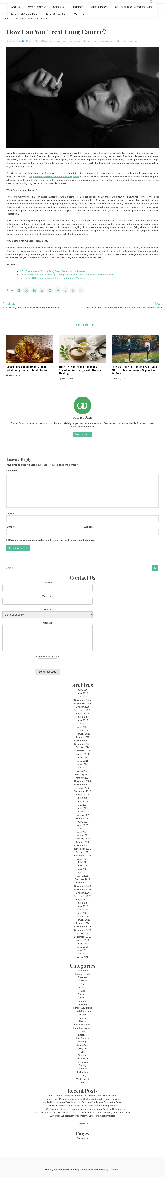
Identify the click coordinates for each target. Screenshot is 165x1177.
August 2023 (82, 794)
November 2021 (82, 848)
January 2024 (83, 777)
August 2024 (82, 754)
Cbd (82, 984)
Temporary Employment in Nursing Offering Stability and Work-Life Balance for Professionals (67, 274)
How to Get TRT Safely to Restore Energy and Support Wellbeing (53, 278)
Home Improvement (82, 1028)
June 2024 (82, 761)
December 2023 (82, 781)
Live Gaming (82, 1038)
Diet (83, 991)
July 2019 (82, 943)
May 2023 (83, 805)
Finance (82, 1004)
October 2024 (83, 747)
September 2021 (82, 855)
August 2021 (82, 859)
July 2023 (82, 798)
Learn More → (82, 434)
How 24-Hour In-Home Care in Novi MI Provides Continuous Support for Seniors (134, 370)
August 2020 (82, 899)
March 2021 (82, 876)
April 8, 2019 (34, 41)
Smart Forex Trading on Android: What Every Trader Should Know (27, 368)
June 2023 (82, 801)
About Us (15, 6)
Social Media (82, 1058)
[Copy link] (81, 290)
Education (83, 994)
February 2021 (82, 879)
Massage (82, 1041)
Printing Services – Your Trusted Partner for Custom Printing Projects (83, 1105)
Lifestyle (82, 1034)
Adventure (82, 970)
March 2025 (82, 730)
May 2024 (83, 764)
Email (10, 527)
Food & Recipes (82, 1011)
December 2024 (82, 740)
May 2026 (83, 696)
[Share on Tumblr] (65, 290)
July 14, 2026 (119, 379)
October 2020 (83, 892)
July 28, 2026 (14, 375)
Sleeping (82, 1055)
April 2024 (82, 767)
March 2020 (82, 916)
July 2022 (82, 821)
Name (10, 513)
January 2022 (83, 842)
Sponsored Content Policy (25, 14)
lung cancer (99, 41)
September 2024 (82, 750)
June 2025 (82, 720)
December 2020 (82, 886)
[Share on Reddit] (57, 290)
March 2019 (82, 957)
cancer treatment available (74, 41)
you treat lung (120, 41)
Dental (82, 987)
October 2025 (83, 706)
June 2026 (82, 693)
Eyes (82, 997)
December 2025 (82, 700)
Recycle (82, 1048)
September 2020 (82, 896)
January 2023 (83, 818)
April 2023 (82, 808)
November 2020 (82, 889)
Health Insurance (82, 1024)
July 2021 (82, 862)
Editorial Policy (98, 6)
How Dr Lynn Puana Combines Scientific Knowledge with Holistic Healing (80, 370)
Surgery (82, 1068)
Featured (82, 1001)
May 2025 (83, 723)
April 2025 (82, 727)
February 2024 (82, 774)
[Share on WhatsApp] (42, 290)
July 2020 (82, 903)
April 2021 (82, 872)
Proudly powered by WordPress (61, 1169)
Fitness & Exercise (82, 1007)
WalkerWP (114, 1169)
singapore (109, 41)
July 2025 (82, 717)
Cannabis (82, 980)
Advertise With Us (37, 6)
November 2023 (82, 784)
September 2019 (82, 936)
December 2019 (82, 926)
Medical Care (82, 1045)
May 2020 (83, 909)
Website (88, 527)
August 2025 (82, 713)
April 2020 (82, 913)
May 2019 (83, 950)
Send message (47, 671)
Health (90, 41)
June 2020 (82, 906)
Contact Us (58, 6)
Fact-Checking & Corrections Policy (133, 6)
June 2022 (82, 825)
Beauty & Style (82, 974)
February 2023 (82, 815)
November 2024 (82, 744)
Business (82, 977)
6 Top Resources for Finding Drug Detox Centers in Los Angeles (52, 271)
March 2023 (82, 811)
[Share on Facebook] (19, 290)
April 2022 (82, 832)
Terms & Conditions (56, 14)
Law (82, 1031)
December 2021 (82, 845)
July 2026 (82, 690)
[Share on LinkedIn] (34, 290)
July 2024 (82, 757)
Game (82, 1014)
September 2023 (82, 791)
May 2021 (83, 869)
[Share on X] (27, 290)
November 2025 (82, 703)
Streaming (82, 1062)
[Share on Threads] (73, 290)
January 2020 (83, 923)
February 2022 (82, 838)
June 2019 (82, 947)
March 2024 (82, 771)
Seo (83, 1051)
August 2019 (82, 940)
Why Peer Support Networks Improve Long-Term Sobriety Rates (82, 1116)
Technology (82, 1072)
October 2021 (83, 852)
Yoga (82, 1082)
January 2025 (83, 737)
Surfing (82, 1065)
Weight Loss (82, 1078)
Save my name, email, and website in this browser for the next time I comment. (52, 540)
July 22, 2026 (67, 379)
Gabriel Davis (14, 41)
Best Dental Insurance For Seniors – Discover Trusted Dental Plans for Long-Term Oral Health (83, 1112)
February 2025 (82, 733)
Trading (82, 1075)
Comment (12, 470)
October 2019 (83, 933)
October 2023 (83, 788)
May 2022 (83, 828)
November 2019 (82, 930)
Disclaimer (77, 6)
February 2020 (82, 920)
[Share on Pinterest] (50, 290)
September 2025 (82, 710)
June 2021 (82, 865)
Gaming (82, 1018)
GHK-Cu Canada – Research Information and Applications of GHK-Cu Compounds (83, 1109)
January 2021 (83, 882)
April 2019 (82, 953)
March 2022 (82, 835)
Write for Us (80, 14)
